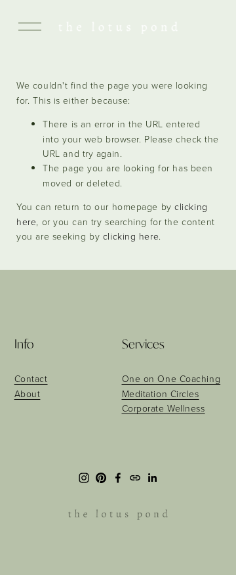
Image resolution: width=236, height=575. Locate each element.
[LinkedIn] (152, 478)
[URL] (135, 478)
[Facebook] (118, 478)
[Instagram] (84, 478)
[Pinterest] (101, 478)
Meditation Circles (160, 393)
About (27, 393)
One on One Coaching (171, 378)
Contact (31, 378)
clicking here (131, 236)
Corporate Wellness (163, 408)
